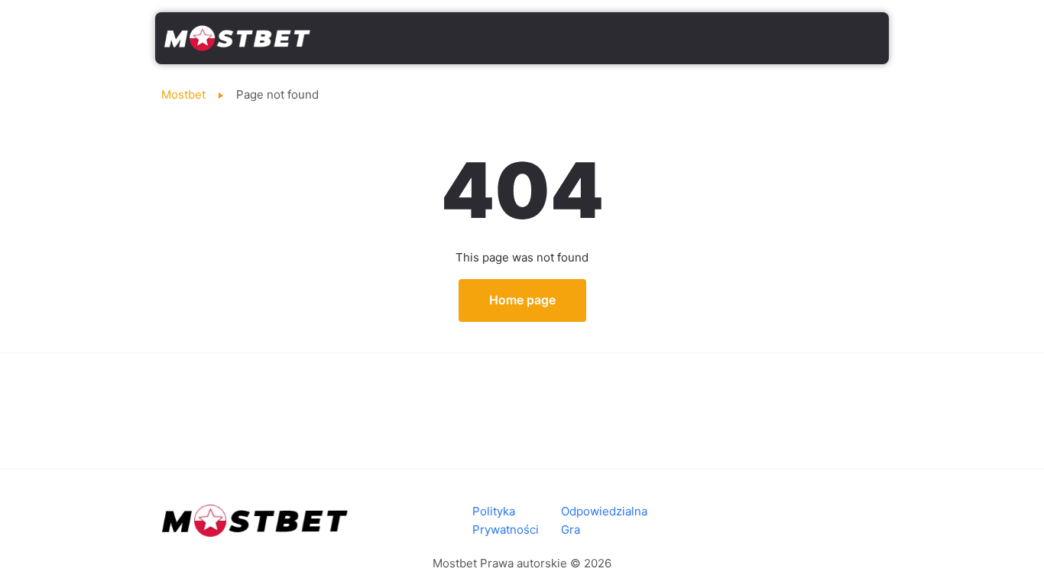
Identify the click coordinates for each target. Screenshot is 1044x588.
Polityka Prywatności (505, 520)
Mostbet (183, 94)
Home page (522, 300)
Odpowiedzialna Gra (604, 520)
